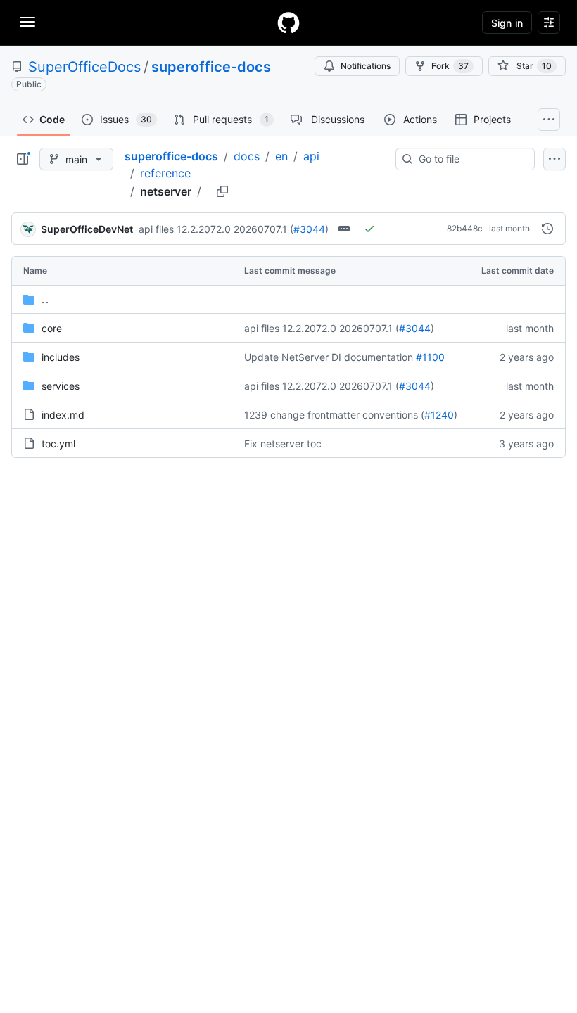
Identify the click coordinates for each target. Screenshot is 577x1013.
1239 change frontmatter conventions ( (334, 415)
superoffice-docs (211, 66)
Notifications (366, 65)
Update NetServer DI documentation (328, 357)
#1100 (430, 357)
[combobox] (471, 159)
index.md (63, 415)
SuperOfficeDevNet (87, 229)
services (61, 386)
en (281, 156)
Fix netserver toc (283, 444)
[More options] (554, 159)
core (52, 328)
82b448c (465, 228)
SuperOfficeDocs (84, 66)
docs (247, 156)
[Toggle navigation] (27, 21)
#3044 (309, 229)
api (311, 156)
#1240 (439, 415)
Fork (450, 65)
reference (165, 173)
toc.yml (58, 444)
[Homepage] (288, 22)
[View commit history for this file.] (547, 228)
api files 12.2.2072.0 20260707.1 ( (216, 229)
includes (61, 357)
